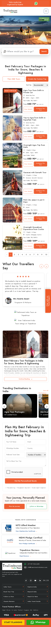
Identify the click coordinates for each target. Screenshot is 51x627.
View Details (28, 109)
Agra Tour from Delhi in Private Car (33, 91)
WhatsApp (40, 622)
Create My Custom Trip (37, 79)
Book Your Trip (9, 592)
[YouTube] (35, 580)
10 (46, 254)
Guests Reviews (9, 601)
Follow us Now (9, 597)
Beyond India (32, 592)
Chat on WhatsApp (37, 506)
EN (44, 580)
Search (44, 51)
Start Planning (13, 622)
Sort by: (29, 85)
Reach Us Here (33, 597)
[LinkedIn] (40, 580)
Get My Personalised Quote (25, 481)
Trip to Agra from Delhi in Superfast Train (34, 118)
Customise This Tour (40, 109)
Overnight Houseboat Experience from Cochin (33, 228)
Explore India (32, 587)
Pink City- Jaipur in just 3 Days (33, 201)
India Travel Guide (34, 601)
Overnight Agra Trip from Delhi (34, 146)
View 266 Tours (14, 79)
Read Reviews (24, 556)
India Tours (7, 587)
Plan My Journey (14, 506)
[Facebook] (26, 580)
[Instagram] (31, 580)
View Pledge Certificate (27, 544)
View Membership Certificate (25, 531)
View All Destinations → (43, 392)
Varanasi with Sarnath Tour (34, 172)
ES (48, 580)
